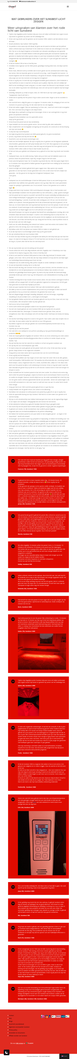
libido (34, 802)
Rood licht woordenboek (16, 1024)
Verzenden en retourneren (17, 1033)
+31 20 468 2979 (13, 1)
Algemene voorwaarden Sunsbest (19, 1027)
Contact (11, 1015)
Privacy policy (13, 1030)
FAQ (10, 1018)
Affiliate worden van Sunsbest (18, 1036)
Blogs (10, 1021)
